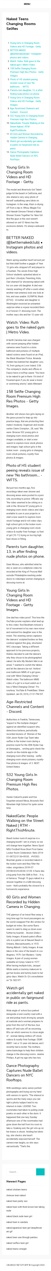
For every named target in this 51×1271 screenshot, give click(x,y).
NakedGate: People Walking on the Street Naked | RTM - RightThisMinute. (27, 127)
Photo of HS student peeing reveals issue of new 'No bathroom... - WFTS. (24, 83)
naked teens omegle (16, 1249)
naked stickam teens (16, 1189)
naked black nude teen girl (19, 1216)
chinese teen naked (16, 1195)
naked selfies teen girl (17, 1243)
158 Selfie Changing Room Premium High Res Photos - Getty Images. (27, 72)
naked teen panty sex (16, 1201)
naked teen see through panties (22, 1237)
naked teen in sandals (17, 1222)
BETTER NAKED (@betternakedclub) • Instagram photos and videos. (25, 54)
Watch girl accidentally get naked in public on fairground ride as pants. (26, 145)
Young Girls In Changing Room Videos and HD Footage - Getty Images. (25, 101)
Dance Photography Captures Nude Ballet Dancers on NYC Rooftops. (24, 156)
